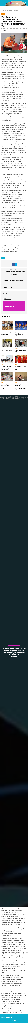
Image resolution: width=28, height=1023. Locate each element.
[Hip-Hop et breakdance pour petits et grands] (21, 325)
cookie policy (8, 1017)
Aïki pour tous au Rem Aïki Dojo (20, 351)
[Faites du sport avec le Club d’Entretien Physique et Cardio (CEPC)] (7, 376)
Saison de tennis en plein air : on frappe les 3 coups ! (14, 281)
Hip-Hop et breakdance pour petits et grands (19, 334)
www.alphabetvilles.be (19, 958)
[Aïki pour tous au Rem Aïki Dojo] (21, 343)
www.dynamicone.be (11, 977)
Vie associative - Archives (14, 645)
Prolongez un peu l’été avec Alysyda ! (6, 333)
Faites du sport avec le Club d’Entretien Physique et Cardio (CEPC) (7, 386)
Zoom (3, 14)
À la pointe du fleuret (6, 350)
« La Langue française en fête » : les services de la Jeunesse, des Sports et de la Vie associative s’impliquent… (14, 273)
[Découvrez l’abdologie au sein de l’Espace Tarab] (21, 359)
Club (8, 257)
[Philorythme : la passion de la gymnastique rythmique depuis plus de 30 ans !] (21, 376)
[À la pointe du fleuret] (7, 343)
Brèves (16, 348)
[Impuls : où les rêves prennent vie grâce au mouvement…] (7, 359)
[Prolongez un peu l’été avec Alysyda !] (7, 325)
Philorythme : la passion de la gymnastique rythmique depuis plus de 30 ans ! (20, 387)
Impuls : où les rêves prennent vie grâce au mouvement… (7, 368)
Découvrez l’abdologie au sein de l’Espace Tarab (20, 368)
